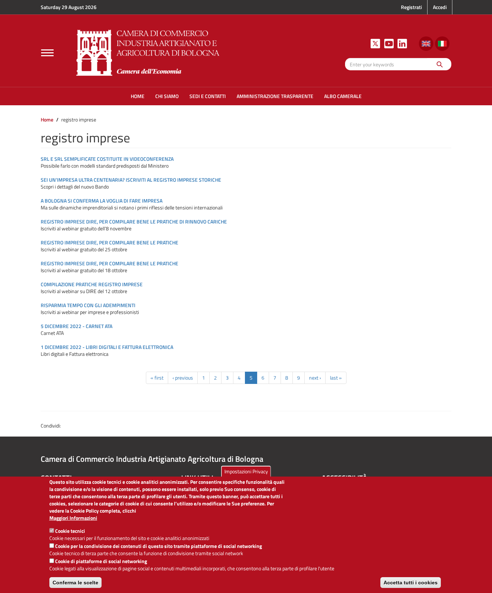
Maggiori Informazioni (73, 518)
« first (157, 377)
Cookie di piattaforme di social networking (101, 561)
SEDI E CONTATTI (207, 96)
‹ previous (183, 377)
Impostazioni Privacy (246, 471)
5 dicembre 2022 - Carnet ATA (76, 326)
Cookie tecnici (70, 531)
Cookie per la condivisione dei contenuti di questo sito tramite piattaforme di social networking (158, 546)
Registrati (411, 7)
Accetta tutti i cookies (411, 582)
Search (439, 64)
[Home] (148, 52)
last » (336, 377)
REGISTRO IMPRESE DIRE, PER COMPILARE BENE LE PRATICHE (109, 242)
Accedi (440, 7)
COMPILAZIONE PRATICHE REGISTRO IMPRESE (92, 284)
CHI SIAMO (167, 96)
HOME (137, 96)
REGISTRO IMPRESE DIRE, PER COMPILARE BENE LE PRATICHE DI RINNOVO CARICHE (134, 221)
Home (47, 119)
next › (315, 377)
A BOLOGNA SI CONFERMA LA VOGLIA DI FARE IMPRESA (101, 200)
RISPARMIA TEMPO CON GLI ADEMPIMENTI (88, 305)
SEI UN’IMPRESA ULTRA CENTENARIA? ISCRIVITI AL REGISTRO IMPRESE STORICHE (131, 179)
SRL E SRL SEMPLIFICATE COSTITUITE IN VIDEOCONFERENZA (107, 159)
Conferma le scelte (75, 582)
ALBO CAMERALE (343, 96)
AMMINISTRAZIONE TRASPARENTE (275, 96)
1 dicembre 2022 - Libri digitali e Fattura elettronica (107, 347)
